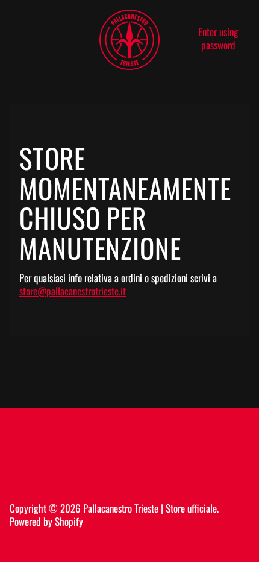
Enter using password (218, 38)
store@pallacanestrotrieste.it (72, 290)
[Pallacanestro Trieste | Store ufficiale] (129, 40)
